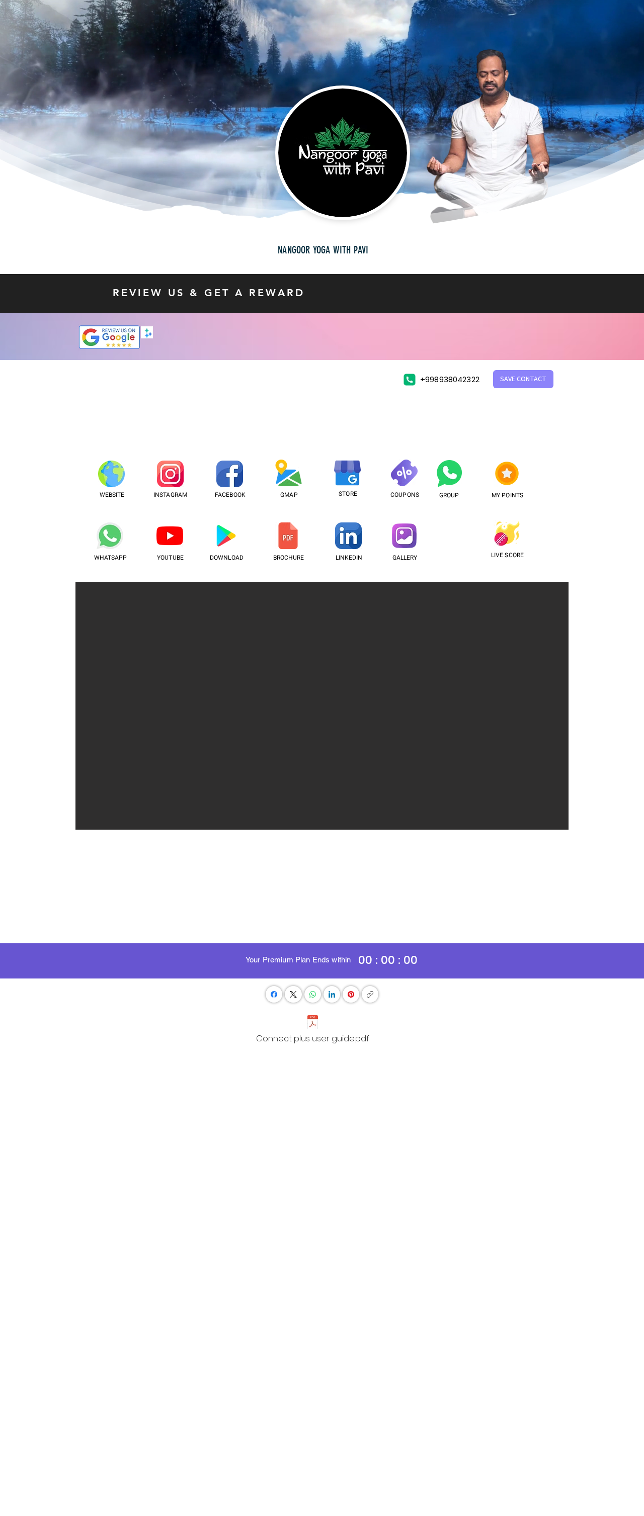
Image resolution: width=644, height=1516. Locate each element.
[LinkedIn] (332, 994)
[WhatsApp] (312, 994)
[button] (523, 379)
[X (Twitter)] (293, 994)
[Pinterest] (351, 994)
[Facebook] (274, 994)
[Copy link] (370, 994)
